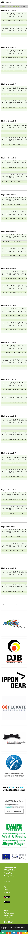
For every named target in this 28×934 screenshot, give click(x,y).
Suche (5, 888)
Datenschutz (7, 892)
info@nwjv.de (10, 877)
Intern (5, 886)
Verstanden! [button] (14, 931)
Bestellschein (7, 918)
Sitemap (6, 889)
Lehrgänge (6, 912)
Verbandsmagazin (8, 915)
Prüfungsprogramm (9, 913)
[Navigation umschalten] (26, 2)
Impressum (6, 891)
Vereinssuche (7, 909)
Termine (6, 910)
